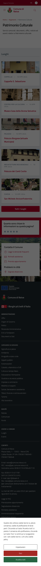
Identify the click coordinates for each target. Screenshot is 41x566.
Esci (20, 553)
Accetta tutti (20, 559)
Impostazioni (20, 547)
